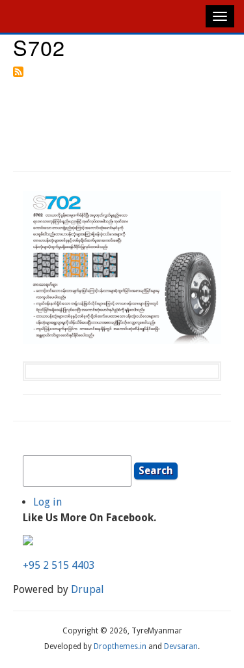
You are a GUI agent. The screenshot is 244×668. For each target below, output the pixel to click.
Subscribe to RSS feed (18, 72)
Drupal (87, 589)
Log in (47, 502)
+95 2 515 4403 (59, 565)
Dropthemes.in (120, 646)
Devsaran (181, 646)
